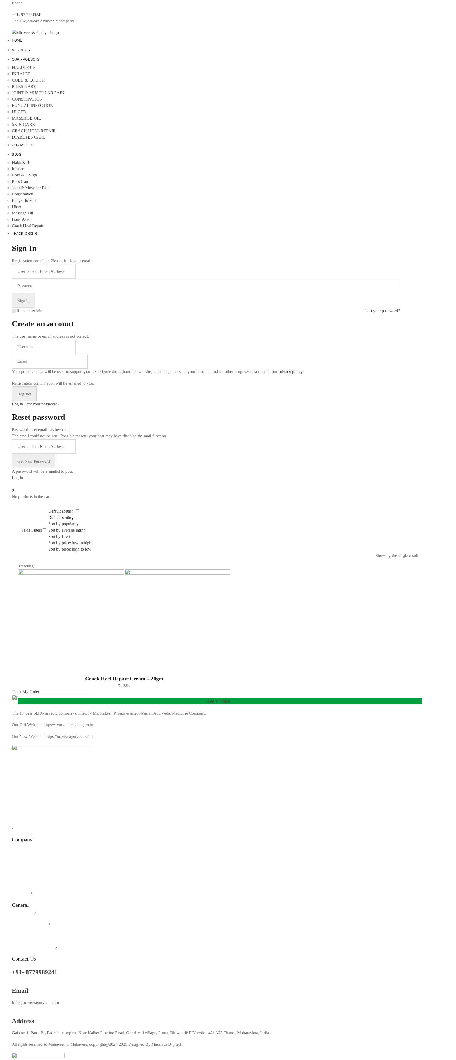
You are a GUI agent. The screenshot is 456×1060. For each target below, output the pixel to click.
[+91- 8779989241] (13, 965)
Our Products (23, 858)
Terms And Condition (30, 923)
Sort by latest (59, 536)
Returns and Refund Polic (33, 946)
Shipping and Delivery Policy (37, 935)
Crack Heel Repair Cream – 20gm (124, 678)
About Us (20, 846)
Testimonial (21, 869)
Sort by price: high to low (69, 549)
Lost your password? (382, 310)
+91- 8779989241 (35, 972)
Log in (17, 404)
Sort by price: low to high (69, 543)
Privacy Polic (23, 911)
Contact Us (21, 881)
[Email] (13, 984)
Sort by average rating (67, 530)
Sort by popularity (63, 524)
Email (20, 990)
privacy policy (290, 371)
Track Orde (21, 892)
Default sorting (60, 517)
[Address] (13, 1014)
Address (23, 1021)
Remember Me (29, 310)
